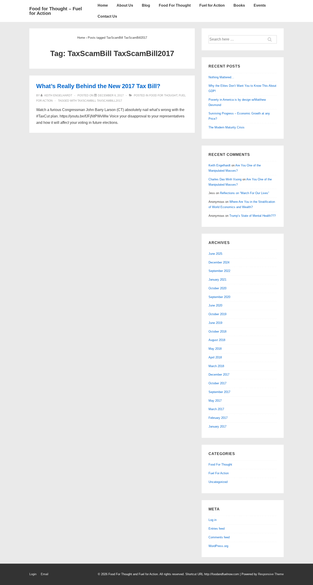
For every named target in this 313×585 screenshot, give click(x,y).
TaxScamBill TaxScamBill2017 (99, 100)
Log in (213, 520)
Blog (146, 5)
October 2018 (217, 331)
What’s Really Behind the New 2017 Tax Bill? (98, 86)
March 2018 (216, 366)
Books (239, 5)
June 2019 (215, 323)
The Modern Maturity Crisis (226, 127)
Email (44, 574)
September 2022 (219, 271)
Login (32, 574)
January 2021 (217, 279)
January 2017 (217, 426)
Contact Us (107, 16)
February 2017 (218, 418)
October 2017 (217, 383)
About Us (125, 5)
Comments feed (219, 537)
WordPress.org (218, 546)
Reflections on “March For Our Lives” (244, 193)
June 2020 (215, 305)
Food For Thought (175, 5)
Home (103, 5)
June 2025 (215, 253)
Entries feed (217, 528)
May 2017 (215, 400)
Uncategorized (218, 482)
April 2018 (215, 357)
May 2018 (215, 348)
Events (260, 5)
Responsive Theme (271, 574)
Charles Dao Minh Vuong (225, 179)
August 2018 (217, 340)
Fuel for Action (212, 5)
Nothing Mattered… (221, 77)
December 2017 (219, 374)
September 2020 (219, 297)
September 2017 (219, 392)
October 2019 (217, 314)
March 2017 (216, 409)
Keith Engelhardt (220, 165)
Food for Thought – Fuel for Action (55, 11)
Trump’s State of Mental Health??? (252, 215)
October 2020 (217, 288)
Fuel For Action (219, 473)
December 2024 (219, 262)
